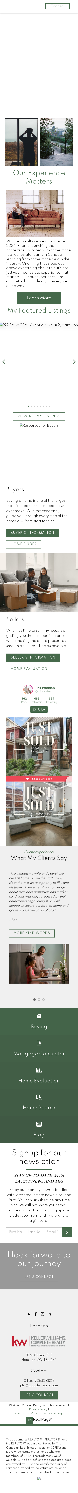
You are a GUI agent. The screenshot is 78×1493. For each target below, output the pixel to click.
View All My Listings (39, 416)
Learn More (39, 298)
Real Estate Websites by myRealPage (39, 1413)
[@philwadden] (28, 690)
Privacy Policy (38, 1409)
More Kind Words (32, 933)
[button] (28, 406)
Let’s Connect (39, 1277)
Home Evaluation (29, 669)
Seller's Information (33, 657)
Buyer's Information (32, 533)
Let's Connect (39, 1395)
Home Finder (24, 544)
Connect (57, 6)
